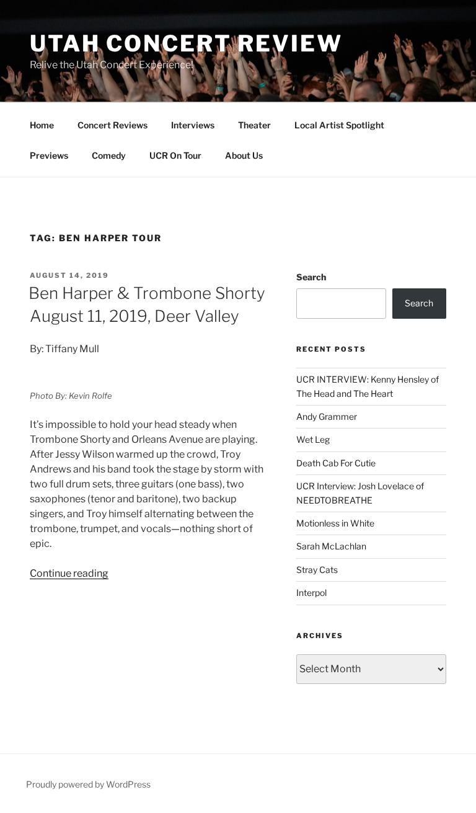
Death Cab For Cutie (336, 463)
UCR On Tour (175, 155)
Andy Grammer (326, 416)
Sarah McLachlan (331, 546)
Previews (49, 155)
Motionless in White (335, 523)
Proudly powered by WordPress (88, 784)
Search (311, 277)
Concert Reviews (112, 125)
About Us (244, 155)
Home (42, 125)
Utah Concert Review (186, 43)
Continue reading (69, 573)
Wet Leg (313, 439)
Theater (254, 125)
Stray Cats (317, 569)
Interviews (192, 125)
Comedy (109, 155)
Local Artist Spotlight (339, 125)
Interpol (311, 592)
